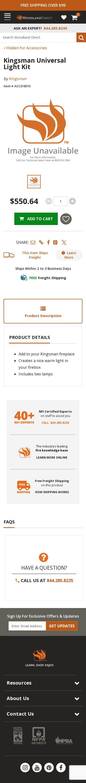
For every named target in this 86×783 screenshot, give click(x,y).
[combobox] (43, 37)
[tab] (43, 311)
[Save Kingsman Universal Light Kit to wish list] (66, 219)
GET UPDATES (62, 626)
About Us (18, 698)
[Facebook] (61, 767)
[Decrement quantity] (48, 201)
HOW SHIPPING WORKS (52, 492)
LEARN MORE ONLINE (51, 458)
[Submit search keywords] (81, 37)
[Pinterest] (49, 767)
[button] (33, 242)
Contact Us (20, 714)
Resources (19, 683)
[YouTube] (37, 767)
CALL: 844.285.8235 (55, 423)
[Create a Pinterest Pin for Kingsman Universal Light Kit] (55, 242)
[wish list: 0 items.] (63, 17)
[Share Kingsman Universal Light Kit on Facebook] (48, 242)
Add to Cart (39, 218)
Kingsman (18, 78)
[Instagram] (25, 767)
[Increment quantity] (72, 201)
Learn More (70, 255)
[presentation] (34, 181)
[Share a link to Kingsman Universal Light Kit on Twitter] (64, 242)
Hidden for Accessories (26, 48)
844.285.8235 (60, 580)
